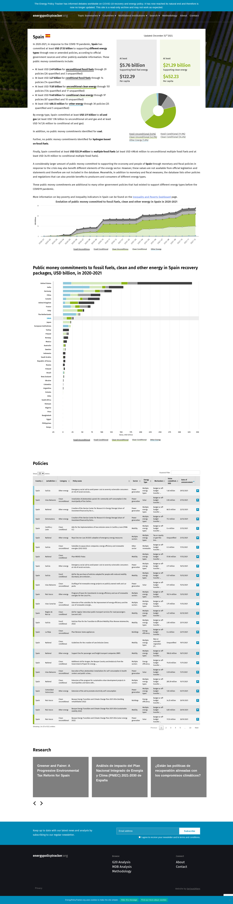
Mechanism (159, 481)
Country (38, 481)
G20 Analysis (121, 862)
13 (190, 728)
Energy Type (146, 481)
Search (154, 15)
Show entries (41, 474)
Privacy (38, 888)
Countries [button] (108, 15)
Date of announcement (187, 481)
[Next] (41, 803)
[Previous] (35, 803)
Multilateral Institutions (131, 15)
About (183, 15)
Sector (135, 481)
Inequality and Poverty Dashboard (152, 196)
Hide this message (129, 900)
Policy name (77, 481)
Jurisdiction (50, 481)
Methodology (169, 15)
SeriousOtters (193, 888)
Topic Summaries (88, 15)
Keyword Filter (165, 473)
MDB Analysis (122, 867)
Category (63, 481)
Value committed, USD (172, 481)
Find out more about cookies (154, 900)
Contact (194, 15)
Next (196, 728)
